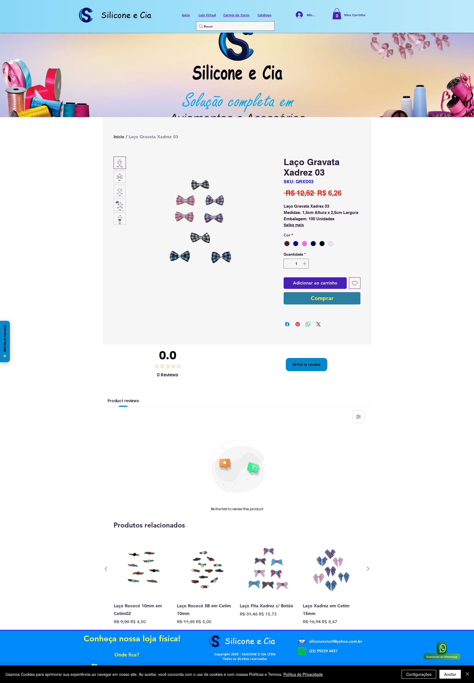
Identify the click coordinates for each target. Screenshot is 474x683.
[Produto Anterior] (106, 568)
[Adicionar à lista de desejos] (354, 283)
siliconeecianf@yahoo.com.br (335, 641)
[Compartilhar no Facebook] (287, 324)
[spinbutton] (296, 263)
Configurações (418, 674)
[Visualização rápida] (142, 569)
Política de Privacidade (303, 674)
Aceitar (450, 674)
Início (119, 136)
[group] (237, 582)
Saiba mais (294, 225)
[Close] (467, 674)
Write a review (306, 364)
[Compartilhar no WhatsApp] (308, 324)
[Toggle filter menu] (358, 416)
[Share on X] (318, 324)
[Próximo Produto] (368, 568)
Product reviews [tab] (123, 400)
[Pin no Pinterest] (297, 324)
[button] (337, 13)
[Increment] (305, 263)
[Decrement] (287, 263)
